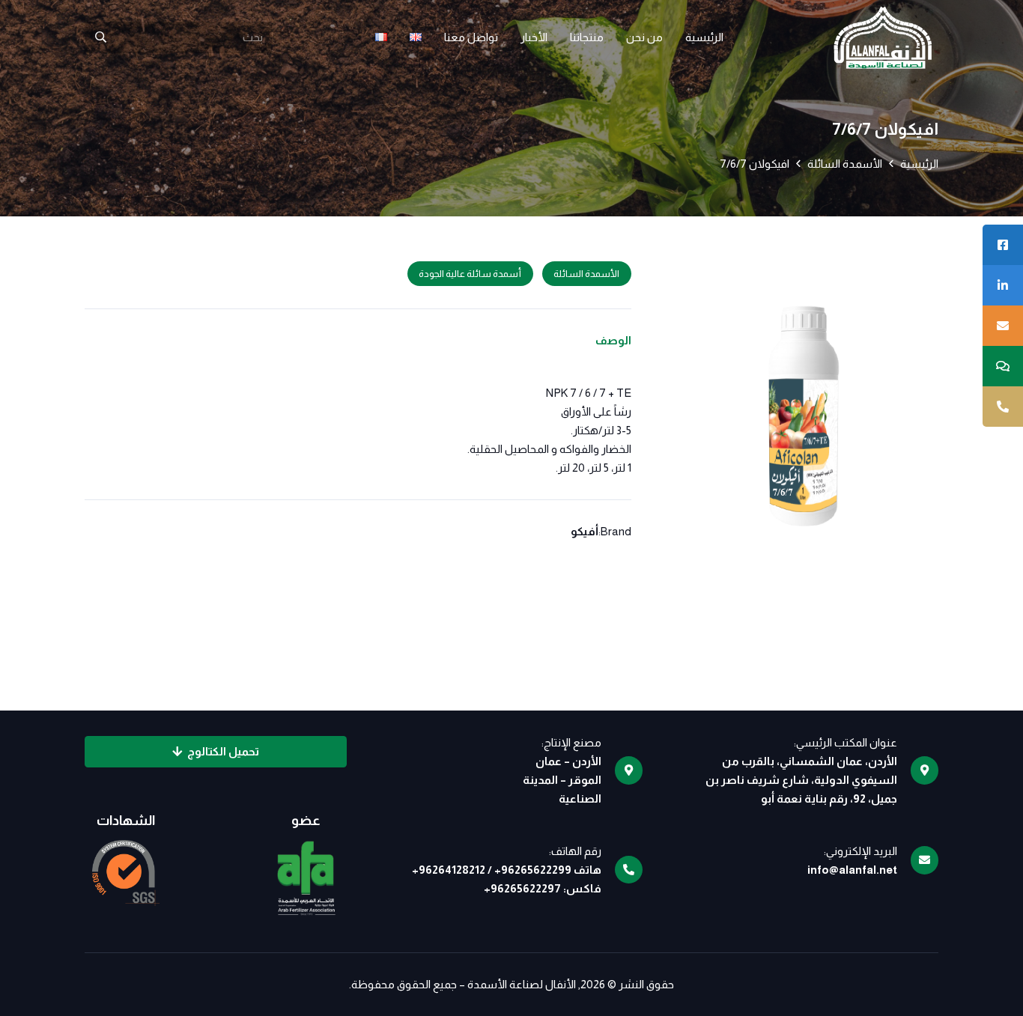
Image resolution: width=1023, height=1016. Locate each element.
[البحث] (100, 37)
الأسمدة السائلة (844, 163)
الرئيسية (919, 163)
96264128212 (452, 869)
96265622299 (536, 869)
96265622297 (526, 888)
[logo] (882, 37)
